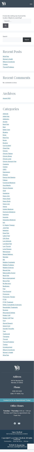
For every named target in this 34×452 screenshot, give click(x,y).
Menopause (6, 251)
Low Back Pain (7, 244)
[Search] (5, 25)
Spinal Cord (6, 326)
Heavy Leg (6, 204)
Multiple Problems (8, 265)
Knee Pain (6, 233)
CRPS (4, 169)
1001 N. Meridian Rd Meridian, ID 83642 (17, 434)
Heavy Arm (6, 196)
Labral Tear (6, 236)
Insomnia (5, 217)
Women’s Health (8, 59)
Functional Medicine (9, 183)
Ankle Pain (6, 116)
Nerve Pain (6, 281)
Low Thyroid (7, 246)
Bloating (5, 132)
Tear (4, 331)
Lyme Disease (7, 249)
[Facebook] (15, 423)
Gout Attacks (7, 185)
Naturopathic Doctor (9, 273)
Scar (4, 320)
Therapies (6, 336)
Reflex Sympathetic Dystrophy (12, 305)
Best (4, 127)
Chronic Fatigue (8, 153)
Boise (4, 135)
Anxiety (5, 121)
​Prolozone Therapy (9, 297)
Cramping (6, 164)
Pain (4, 289)
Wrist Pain (6, 56)
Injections (6, 214)
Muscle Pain (6, 270)
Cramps (5, 167)
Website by (17, 445)
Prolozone (6, 294)
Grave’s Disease (8, 188)
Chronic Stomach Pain (9, 161)
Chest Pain (6, 148)
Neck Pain (6, 275)
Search (5, 36)
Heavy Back (6, 198)
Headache (6, 193)
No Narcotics (7, 283)
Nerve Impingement (9, 278)
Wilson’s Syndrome (9, 62)
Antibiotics (6, 119)
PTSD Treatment (8, 302)
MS (4, 259)
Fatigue (5, 180)
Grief (4, 190)
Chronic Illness (7, 156)
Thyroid (5, 339)
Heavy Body (7, 201)
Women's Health (8, 352)
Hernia (5, 206)
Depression (6, 172)
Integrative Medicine (9, 220)
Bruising (5, 143)
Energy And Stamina (9, 177)
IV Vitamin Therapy (9, 225)
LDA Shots (6, 238)
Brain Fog (6, 137)
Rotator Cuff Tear (8, 318)
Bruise (5, 140)
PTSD (4, 299)
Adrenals (5, 114)
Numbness (6, 286)
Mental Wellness (8, 254)
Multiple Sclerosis (8, 267)
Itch (4, 222)
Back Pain (6, 124)
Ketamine (5, 230)
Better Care (6, 129)
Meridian (5, 257)
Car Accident (7, 145)
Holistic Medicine (8, 209)
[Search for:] (17, 21)
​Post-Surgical (7, 291)
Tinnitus (5, 64)
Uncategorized (7, 347)
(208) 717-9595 (15, 393)
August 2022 (7, 98)
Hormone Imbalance (9, 212)
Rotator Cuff (6, 315)
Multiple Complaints (9, 262)
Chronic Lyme (7, 159)
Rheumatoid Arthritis (9, 312)
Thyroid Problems (8, 67)
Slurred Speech (8, 323)
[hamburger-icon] (31, 4)
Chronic (5, 151)
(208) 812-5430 (17, 391)
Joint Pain (6, 228)
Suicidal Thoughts (8, 328)
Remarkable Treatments (10, 307)
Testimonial (6, 334)
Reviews (5, 310)
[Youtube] (19, 423)
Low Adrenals (7, 241)
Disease (5, 175)
